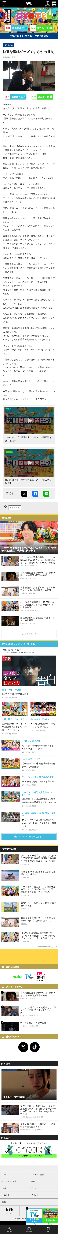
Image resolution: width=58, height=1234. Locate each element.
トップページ (9, 1213)
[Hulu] (41, 28)
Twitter (23, 1047)
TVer (15, 97)
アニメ (34, 1188)
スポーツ (5, 1188)
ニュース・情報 (37, 1175)
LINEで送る (46, 494)
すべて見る (28, 634)
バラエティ (14, 508)
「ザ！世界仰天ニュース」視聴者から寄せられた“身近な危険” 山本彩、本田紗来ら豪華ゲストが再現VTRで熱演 (38, 889)
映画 (33, 1181)
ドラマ (5, 1175)
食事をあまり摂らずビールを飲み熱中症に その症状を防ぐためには (38, 919)
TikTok (35, 1047)
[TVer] (16, 28)
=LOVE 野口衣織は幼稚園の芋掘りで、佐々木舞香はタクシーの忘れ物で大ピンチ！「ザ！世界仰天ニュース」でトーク (38, 936)
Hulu (42, 97)
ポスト (24, 494)
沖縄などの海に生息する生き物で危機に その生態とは (38, 872)
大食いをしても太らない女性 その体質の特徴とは (38, 904)
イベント (34, 1195)
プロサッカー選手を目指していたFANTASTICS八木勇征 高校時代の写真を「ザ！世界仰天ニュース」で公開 (38, 858)
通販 (4, 1202)
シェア (35, 494)
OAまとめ (9, 45)
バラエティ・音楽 (9, 1181)
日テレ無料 (40, 976)
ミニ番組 (5, 1195)
